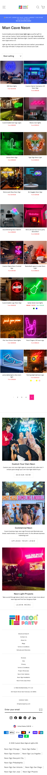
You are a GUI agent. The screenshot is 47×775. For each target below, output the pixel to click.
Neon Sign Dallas (29, 749)
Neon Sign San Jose (12, 772)
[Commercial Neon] (23, 503)
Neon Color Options (23, 674)
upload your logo (23, 541)
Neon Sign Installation (23, 677)
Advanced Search (23, 634)
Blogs (23, 643)
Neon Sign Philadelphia (13, 763)
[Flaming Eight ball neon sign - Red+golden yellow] (31, 381)
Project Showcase (23, 671)
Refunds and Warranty (23, 650)
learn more (23, 605)
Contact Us (23, 637)
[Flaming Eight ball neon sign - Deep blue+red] (34, 381)
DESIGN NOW (23, 475)
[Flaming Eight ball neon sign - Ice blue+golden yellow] (37, 381)
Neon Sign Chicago (12, 749)
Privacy (23, 664)
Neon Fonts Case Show (23, 680)
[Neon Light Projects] (23, 569)
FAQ (23, 661)
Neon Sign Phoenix (30, 772)
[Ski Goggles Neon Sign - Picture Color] (34, 198)
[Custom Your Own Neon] (23, 439)
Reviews (23, 658)
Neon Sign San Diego (33, 767)
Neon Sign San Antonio (13, 767)
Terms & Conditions (23, 647)
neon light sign (25, 34)
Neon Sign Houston (12, 753)
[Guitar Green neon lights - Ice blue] (37, 308)
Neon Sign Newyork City (14, 758)
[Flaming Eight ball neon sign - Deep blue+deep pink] (39, 381)
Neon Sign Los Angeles (31, 753)
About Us (23, 640)
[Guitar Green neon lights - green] (34, 308)
